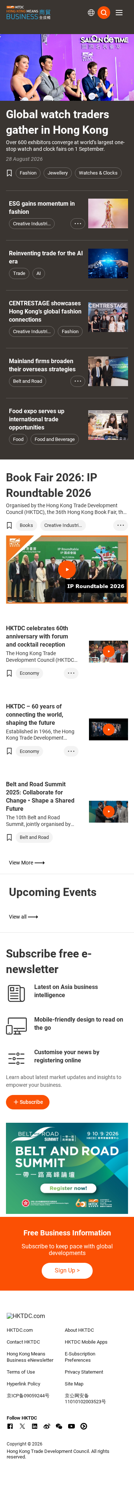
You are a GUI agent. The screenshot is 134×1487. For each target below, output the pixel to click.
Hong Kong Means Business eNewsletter (30, 1357)
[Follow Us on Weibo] (47, 1426)
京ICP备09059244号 (28, 1395)
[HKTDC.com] (67, 1320)
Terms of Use (21, 1372)
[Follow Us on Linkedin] (34, 1426)
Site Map (74, 1384)
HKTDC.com (20, 1330)
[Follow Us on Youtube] (71, 1426)
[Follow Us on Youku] (83, 1426)
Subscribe (31, 1102)
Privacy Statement (84, 1372)
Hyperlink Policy (23, 1384)
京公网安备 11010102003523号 (85, 1399)
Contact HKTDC (23, 1342)
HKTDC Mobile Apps (86, 1342)
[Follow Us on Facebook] (10, 1426)
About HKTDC (79, 1330)
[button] (119, 12)
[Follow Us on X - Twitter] (22, 1426)
